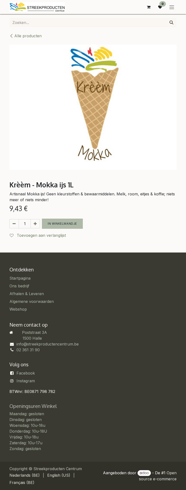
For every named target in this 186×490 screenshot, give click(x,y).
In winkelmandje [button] (62, 223)
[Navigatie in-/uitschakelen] (172, 7)
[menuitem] (24, 475)
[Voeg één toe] (35, 223)
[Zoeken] (171, 22)
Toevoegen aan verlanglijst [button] (41, 235)
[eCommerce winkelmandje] (148, 7)
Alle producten (28, 35)
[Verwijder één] (14, 223)
